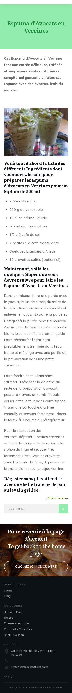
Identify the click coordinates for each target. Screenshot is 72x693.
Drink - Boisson (14, 635)
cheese (8, 617)
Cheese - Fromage (16, 623)
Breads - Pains (13, 612)
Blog (7, 596)
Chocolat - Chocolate (18, 629)
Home (8, 591)
